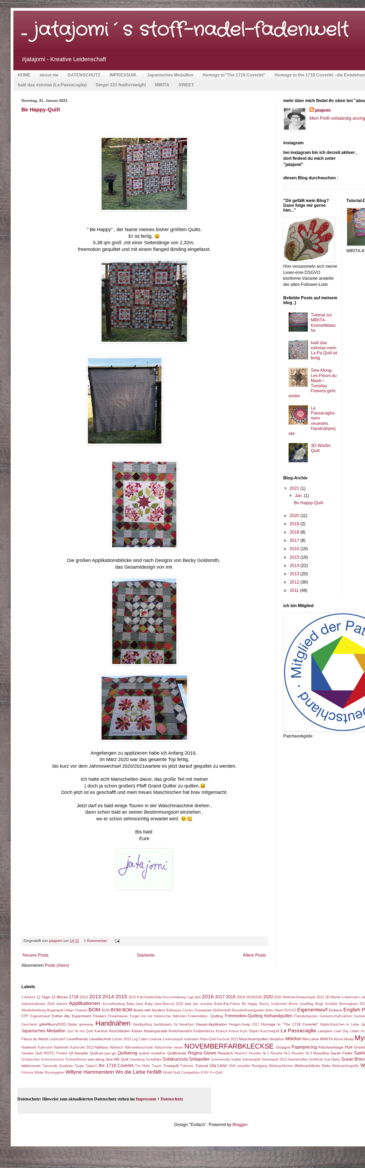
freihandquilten (278, 1016)
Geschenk (29, 1024)
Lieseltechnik (100, 1039)
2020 (295, 515)
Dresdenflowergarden (248, 1010)
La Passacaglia (298, 1030)
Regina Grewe (202, 1053)
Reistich (241, 1053)
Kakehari (101, 1031)
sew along (95, 1059)
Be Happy (250, 1004)
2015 (295, 557)
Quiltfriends (177, 1053)
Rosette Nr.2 (280, 1053)
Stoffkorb (316, 1059)
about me (49, 75)
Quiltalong (127, 1053)
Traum (157, 1066)
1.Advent (28, 997)
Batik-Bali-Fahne (227, 1004)
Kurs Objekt (249, 1031)
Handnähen (112, 1023)
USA (232, 1066)
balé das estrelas (199, 1004)
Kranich (222, 1031)
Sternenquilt (251, 1059)
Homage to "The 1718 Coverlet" (289, 1024)
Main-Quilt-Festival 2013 (219, 1039)
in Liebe (352, 1024)
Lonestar (155, 1039)
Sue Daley (332, 1059)
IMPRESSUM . (124, 75)
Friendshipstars (306, 1016)
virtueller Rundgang (252, 1066)
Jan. (299, 495)
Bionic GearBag (301, 1004)
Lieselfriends (77, 1039)
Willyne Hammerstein (89, 1072)
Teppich (91, 1066)
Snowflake (154, 1059)
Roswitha (321, 1053)
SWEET (186, 85)
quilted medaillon (152, 1053)
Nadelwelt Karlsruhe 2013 (74, 1047)
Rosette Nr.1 (259, 1053)
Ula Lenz (218, 1065)
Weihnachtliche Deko (312, 1066)
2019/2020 (254, 997)
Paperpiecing (304, 1047)
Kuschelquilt (269, 1031)
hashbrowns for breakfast (174, 1024)
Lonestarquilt (173, 1039)
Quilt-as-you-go (103, 1053)
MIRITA (162, 85)
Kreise (234, 1031)
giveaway (86, 1024)
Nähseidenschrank (139, 1047)
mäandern (191, 1039)
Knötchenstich (180, 1031)
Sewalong (137, 1059)
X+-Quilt (216, 1072)
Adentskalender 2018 (38, 1004)
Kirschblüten (119, 1031)
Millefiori (293, 1039)
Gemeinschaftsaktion (336, 1016)
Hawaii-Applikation (211, 1024)
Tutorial (201, 1066)
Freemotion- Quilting (205, 1016)
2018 (295, 532)
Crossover (203, 1010)
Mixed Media (344, 1039)
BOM (94, 1009)
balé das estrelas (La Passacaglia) (52, 85)
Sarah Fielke (341, 1053)
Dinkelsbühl (222, 1010)
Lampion (325, 1031)
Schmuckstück (52, 1059)
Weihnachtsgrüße (345, 1066)
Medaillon (277, 1039)
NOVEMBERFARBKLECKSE (229, 1046)
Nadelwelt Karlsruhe (36, 1047)
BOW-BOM (121, 1010)
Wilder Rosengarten (49, 1072)
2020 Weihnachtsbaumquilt (295, 997)
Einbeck (335, 1010)
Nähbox (101, 1047)
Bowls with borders (149, 1010)
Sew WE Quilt (117, 1059)
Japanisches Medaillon (170, 75)
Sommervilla (220, 1059)
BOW (106, 1010)
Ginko (72, 1024)
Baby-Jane (134, 1004)
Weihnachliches (281, 1066)
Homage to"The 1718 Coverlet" (234, 75)
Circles (188, 1010)
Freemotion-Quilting (244, 1016)
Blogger (239, 1124)
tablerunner (31, 1066)
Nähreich (116, 1047)
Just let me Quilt (80, 1031)
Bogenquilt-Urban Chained (67, 1010)
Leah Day (341, 1031)
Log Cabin (139, 1039)
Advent (61, 1004)
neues (178, 1047)
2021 (295, 488)
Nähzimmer (163, 1047)
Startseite (146, 955)
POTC (49, 1053)
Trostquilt (171, 1066)
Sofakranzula (175, 1059)
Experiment (81, 1016)
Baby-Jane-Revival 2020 (164, 1004)
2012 (295, 582)
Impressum (146, 1099)
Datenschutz (172, 1099)
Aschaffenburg (113, 1004)
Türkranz (187, 1066)
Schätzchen (30, 1059)
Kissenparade (155, 1031)
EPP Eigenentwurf (35, 1016)
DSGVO (290, 1010)
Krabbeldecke (204, 1031)
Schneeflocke (75, 1059)
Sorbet (236, 1059)
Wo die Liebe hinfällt (138, 1072)
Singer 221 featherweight (121, 85)
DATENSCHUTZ (84, 75)
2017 (295, 540)
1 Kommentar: (96, 940)
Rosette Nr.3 (302, 1053)
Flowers (99, 1016)
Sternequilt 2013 (274, 1059)
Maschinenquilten (254, 1039)
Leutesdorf (57, 1039)
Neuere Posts (36, 955)
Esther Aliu (61, 1016)
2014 (295, 565)
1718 (74, 997)
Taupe (79, 1066)
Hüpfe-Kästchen (332, 1024)
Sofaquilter (199, 1059)
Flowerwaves (118, 1016)
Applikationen (84, 1003)
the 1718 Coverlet (116, 1065)
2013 (295, 574)
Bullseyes (173, 1010)
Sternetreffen (298, 1059)
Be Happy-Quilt (40, 109)
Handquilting (142, 1024)
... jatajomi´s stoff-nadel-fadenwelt (185, 30)
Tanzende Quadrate (57, 1066)
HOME (24, 75)
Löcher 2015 (121, 1039)
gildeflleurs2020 (52, 1024)
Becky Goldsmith (273, 1004)
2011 (295, 590)
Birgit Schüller (326, 1004)
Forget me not (141, 1016)
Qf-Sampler (78, 1053)
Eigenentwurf (312, 1009)
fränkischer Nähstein (170, 1016)
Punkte (61, 1053)
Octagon (283, 1047)
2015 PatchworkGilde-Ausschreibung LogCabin (165, 997)
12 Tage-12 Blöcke (52, 997)
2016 (295, 548)
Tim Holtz (142, 1066)
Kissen (137, 1031)
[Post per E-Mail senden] (117, 940)
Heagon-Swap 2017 (244, 1024)
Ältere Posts (254, 955)
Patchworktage (330, 1047)
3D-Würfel (332, 997)
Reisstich (225, 1053)
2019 (295, 524)
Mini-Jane (310, 1039)
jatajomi (323, 110)
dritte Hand (273, 1010)
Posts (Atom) (57, 965)
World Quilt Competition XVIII (186, 1072)
